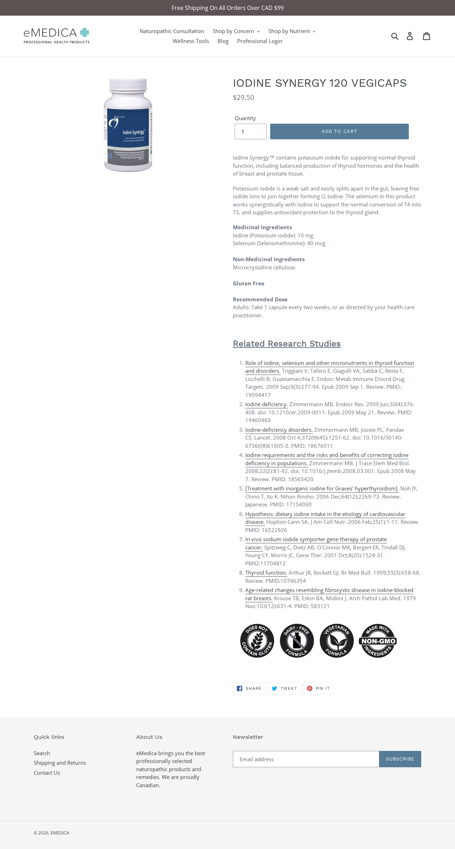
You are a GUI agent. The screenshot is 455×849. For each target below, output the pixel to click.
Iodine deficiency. (266, 404)
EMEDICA (59, 833)
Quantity (245, 118)
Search (42, 753)
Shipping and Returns (60, 762)
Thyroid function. (266, 572)
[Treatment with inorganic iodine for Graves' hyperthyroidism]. (322, 488)
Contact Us (47, 772)
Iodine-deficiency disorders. (279, 429)
